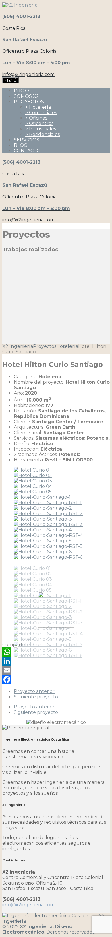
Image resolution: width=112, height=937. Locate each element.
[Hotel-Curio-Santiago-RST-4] (48, 535)
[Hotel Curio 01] (32, 470)
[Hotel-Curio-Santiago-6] (43, 551)
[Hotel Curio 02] (33, 475)
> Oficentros (39, 123)
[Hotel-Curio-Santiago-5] (43, 541)
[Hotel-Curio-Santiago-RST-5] (48, 546)
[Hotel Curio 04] (33, 486)
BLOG (21, 145)
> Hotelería (38, 107)
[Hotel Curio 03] (33, 481)
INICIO (21, 90)
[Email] (56, 670)
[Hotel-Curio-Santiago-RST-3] (48, 524)
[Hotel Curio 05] (33, 491)
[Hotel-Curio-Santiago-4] (43, 530)
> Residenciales (42, 134)
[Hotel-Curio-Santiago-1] (42, 497)
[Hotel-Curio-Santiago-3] (43, 519)
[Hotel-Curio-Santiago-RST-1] (48, 502)
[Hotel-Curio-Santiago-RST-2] (48, 513)
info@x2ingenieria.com (28, 904)
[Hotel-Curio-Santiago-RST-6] (48, 557)
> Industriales (40, 129)
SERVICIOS (26, 140)
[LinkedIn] (56, 661)
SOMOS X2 (26, 96)
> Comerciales (41, 112)
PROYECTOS (29, 101)
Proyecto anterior (34, 691)
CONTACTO (27, 150)
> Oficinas (36, 118)
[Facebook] (56, 679)
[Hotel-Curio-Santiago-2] (43, 508)
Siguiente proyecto (36, 697)
